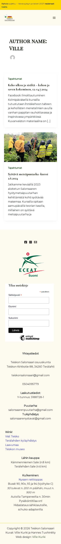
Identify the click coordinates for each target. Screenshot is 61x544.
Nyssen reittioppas (30, 479)
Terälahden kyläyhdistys (20, 440)
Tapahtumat (15, 78)
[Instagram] (30, 242)
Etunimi (12, 306)
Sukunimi (13, 318)
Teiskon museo (15, 449)
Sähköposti (15, 295)
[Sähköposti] (35, 242)
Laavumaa (12, 445)
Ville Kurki (38, 537)
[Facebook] (25, 242)
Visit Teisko (12, 436)
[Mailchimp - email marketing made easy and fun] (29, 340)
